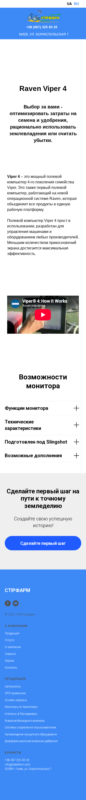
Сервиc (9, 660)
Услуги (9, 640)
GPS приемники (15, 693)
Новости (10, 654)
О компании (13, 647)
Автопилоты (13, 686)
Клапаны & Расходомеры (21, 713)
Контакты (11, 667)
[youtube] (16, 603)
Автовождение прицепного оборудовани (31, 734)
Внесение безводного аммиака (24, 720)
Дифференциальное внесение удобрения (31, 741)
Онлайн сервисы (16, 700)
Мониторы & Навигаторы (21, 707)
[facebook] (8, 603)
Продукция (12, 633)
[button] (43, 543)
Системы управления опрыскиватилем (30, 727)
